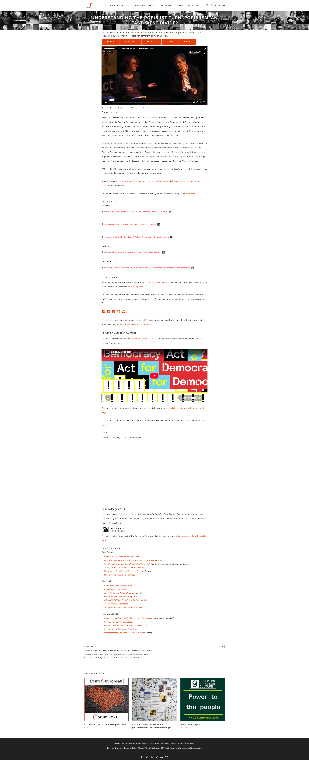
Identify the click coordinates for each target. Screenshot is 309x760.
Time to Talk (129, 514)
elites (142, 650)
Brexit (96, 650)
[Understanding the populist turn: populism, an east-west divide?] (218, 646)
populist (145, 654)
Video (187, 42)
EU (145, 650)
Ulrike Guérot (138, 658)
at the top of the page (155, 282)
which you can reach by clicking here (134, 324)
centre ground (102, 650)
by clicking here (135, 286)
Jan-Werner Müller (106, 654)
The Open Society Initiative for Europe (109, 658)
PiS (126, 654)
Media (170, 42)
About (110, 42)
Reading (151, 42)
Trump (131, 658)
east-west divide (118, 650)
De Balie (141, 32)
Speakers (130, 42)
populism (139, 654)
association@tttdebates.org (192, 748)
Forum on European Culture (144, 338)
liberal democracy (118, 654)
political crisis (131, 654)
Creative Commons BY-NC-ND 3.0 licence (178, 743)
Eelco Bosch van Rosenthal (132, 650)
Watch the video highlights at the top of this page (142, 181)
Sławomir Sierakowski (90, 658)
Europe (149, 650)
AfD (92, 650)
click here (158, 108)
